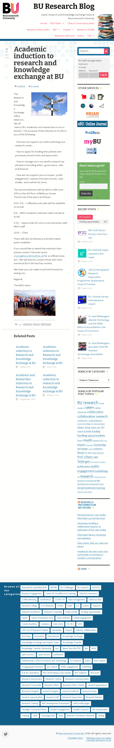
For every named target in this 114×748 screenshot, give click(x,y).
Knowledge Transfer (72, 642)
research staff (52, 697)
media (90, 449)
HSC (105, 441)
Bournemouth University (13, 11)
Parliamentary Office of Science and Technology (44, 661)
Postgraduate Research (32, 667)
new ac (36, 324)
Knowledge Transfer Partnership (37, 648)
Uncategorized (48, 716)
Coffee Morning (29, 600)
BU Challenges (67, 587)
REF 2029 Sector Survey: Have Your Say (97, 234)
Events (87, 431)
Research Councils (100, 477)
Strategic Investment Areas (34, 709)
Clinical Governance (88, 593)
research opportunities (32, 697)
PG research (75, 661)
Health (87, 440)
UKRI (84, 569)
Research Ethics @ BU (38, 29)
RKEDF (101, 484)
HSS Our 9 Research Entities (35, 630)
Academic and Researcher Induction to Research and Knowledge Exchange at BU (26, 385)
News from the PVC (71, 648)
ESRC (99, 428)
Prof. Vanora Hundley (98, 462)
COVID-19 (60, 600)
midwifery (98, 449)
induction (27, 324)
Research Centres (53, 679)
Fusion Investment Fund (42, 618)
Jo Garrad (35, 86)
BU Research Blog (64, 6)
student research (81, 709)
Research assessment (32, 679)
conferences (45, 600)
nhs (86, 453)
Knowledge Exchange (73, 636)
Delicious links (95, 600)
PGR (89, 35)
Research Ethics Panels (73, 685)
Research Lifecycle (65, 35)
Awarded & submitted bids (34, 587)
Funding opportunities (91, 612)
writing (101, 716)
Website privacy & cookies (98, 738)
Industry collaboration (86, 630)
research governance (97, 685)
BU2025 (96, 587)
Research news (89, 691)
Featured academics (31, 612)
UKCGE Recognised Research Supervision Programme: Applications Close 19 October (93, 277)
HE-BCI (70, 624)
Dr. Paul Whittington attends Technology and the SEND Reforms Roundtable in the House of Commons (93, 323)
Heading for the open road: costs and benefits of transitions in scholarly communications (92, 554)
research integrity (51, 691)
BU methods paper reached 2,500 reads (98, 254)
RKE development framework (55, 703)
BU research (87, 402)
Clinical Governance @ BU (81, 23)
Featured (97, 606)
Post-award (99, 661)
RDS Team (55, 23)
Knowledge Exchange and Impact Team (40, 642)
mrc (57, 648)
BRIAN (53, 587)
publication (83, 466)
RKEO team (46, 324)
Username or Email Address (83, 67)
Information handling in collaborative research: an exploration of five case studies (91, 526)
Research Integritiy (30, 691)
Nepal (80, 452)
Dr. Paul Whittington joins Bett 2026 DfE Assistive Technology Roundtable (93, 349)
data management (76, 600)
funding (96, 431)
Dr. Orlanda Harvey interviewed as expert (98, 300)
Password (93, 71)
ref (78, 477)
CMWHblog (81, 412)
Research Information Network (87, 505)
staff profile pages (81, 703)
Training (25, 716)
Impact (67, 29)
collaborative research (92, 416)
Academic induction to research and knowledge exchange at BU (53, 383)
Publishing (86, 667)
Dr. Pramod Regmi (98, 424)
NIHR (89, 453)
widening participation (84, 492)
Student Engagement (60, 709)
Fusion (79, 441)
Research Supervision (72, 697)
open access (98, 453)
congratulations (95, 420)
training (100, 487)
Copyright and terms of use (98, 740)
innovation (89, 445)
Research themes (94, 697)
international (53, 636)
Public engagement (69, 667)
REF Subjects (81, 673)
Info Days (26, 636)
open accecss (28, 654)
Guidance (21, 86)
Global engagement (82, 618)
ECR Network (47, 606)
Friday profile (71, 612)
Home (43, 23)
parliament (58, 654)
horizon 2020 (98, 441)
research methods (70, 691)
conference (82, 421)
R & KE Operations (30, 673)
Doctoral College (84, 424)
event (80, 431)
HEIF (80, 624)
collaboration (95, 411)
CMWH (98, 408)
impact (81, 444)
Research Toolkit (86, 29)
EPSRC (60, 606)
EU (102, 427)
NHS (93, 648)
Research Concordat (31, 685)
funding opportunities (91, 435)
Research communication (77, 679)
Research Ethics (51, 685)
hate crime (58, 624)
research (86, 476)
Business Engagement (32, 593)
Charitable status (75, 738)
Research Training (30, 703)
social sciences (86, 487)
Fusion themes (63, 618)
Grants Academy (29, 624)
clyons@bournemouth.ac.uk (29, 256)
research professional (86, 481)
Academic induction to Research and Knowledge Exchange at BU (26, 355)
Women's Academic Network (80, 716)
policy (88, 661)
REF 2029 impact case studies (57, 673)
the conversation (100, 709)
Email (82, 182)
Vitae (60, 716)
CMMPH (89, 407)
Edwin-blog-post (86, 427)
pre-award (52, 667)
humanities (57, 630)
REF (55, 29)
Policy (81, 35)
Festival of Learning (53, 612)
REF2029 (95, 673)
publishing (101, 471)
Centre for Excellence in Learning (60, 593)
